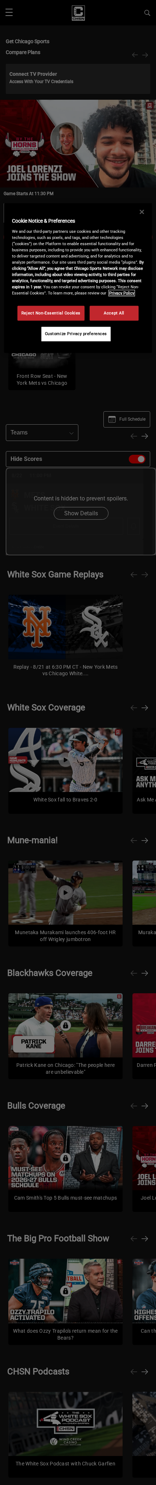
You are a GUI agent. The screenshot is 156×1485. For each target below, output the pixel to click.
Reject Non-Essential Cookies (51, 312)
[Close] (142, 212)
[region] (78, 278)
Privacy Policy (121, 293)
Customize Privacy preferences (76, 334)
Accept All (114, 312)
